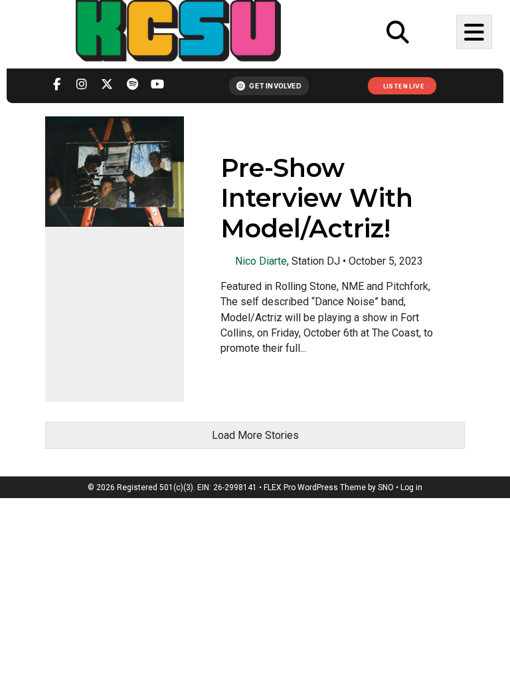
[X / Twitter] (107, 85)
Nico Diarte (261, 260)
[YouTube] (157, 85)
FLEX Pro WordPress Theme (315, 487)
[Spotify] (132, 85)
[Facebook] (56, 85)
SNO (386, 487)
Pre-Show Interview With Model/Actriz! (316, 198)
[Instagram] (81, 85)
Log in (411, 487)
